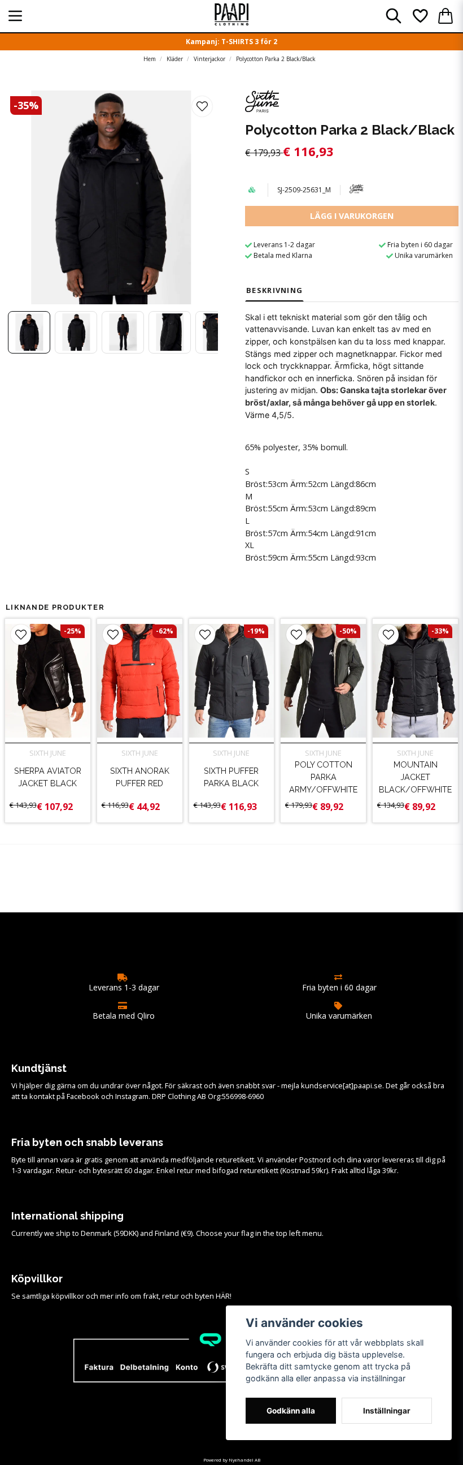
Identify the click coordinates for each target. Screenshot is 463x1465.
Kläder (175, 59)
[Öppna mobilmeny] (15, 16)
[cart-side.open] (445, 16)
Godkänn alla (291, 1410)
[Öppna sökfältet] (394, 16)
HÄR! (223, 1296)
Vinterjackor (209, 59)
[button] (202, 106)
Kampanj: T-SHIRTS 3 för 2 (231, 41)
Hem (149, 59)
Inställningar (386, 1410)
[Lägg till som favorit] (420, 16)
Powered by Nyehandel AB (231, 1460)
